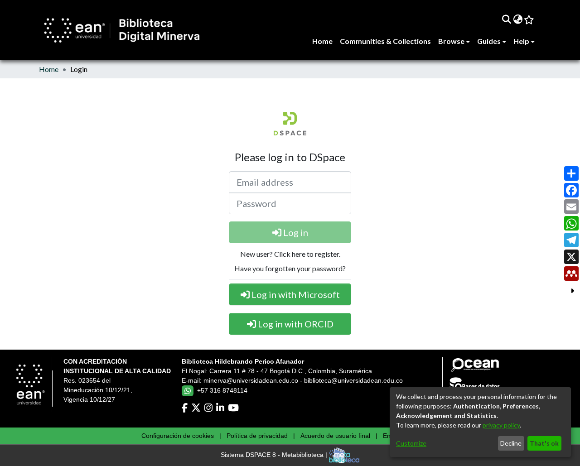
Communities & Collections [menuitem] (385, 41)
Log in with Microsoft (295, 294)
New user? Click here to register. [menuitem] (290, 254)
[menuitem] (517, 19)
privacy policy (501, 425)
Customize (411, 443)
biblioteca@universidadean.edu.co (353, 380)
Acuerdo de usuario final (335, 435)
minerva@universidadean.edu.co (250, 380)
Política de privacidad (257, 435)
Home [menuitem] (322, 41)
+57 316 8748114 (222, 390)
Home (48, 69)
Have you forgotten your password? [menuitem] (290, 268)
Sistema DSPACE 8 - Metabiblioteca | (275, 455)
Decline (511, 443)
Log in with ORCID (295, 323)
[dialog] (480, 422)
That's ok (544, 443)
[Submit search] (506, 19)
